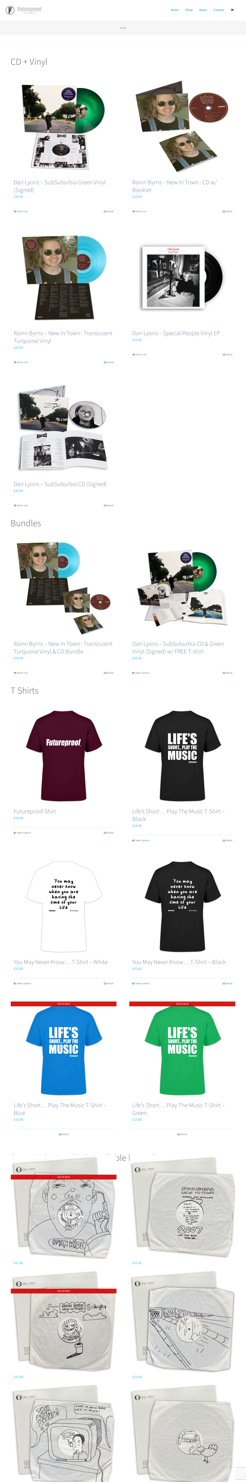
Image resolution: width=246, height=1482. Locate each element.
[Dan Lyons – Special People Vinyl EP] (182, 277)
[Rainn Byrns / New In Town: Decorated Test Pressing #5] (182, 1208)
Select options (142, 673)
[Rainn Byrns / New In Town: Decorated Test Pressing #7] (64, 1435)
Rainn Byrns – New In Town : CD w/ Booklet (174, 186)
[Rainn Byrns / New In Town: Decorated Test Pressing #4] (182, 1435)
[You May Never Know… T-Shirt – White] (64, 906)
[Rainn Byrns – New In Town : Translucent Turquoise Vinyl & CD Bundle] (64, 588)
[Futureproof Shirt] (64, 756)
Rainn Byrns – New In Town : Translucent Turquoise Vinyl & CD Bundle (63, 647)
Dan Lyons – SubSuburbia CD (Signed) (60, 484)
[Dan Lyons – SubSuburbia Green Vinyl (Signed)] (64, 127)
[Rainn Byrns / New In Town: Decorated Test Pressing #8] (182, 1322)
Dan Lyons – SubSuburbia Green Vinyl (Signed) (60, 186)
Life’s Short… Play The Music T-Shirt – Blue (60, 1109)
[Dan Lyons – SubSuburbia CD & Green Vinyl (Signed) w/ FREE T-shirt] (182, 588)
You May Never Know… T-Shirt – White (61, 962)
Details (110, 211)
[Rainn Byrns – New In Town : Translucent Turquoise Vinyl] (64, 277)
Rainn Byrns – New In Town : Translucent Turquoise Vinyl (63, 337)
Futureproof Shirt (35, 811)
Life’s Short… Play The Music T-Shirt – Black (178, 815)
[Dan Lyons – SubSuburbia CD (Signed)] (64, 428)
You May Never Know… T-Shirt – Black (179, 962)
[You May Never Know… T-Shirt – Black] (182, 906)
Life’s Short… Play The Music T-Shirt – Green (178, 1109)
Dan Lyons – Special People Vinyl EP (176, 333)
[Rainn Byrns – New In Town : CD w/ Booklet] (182, 127)
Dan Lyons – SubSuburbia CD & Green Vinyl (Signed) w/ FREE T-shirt (178, 647)
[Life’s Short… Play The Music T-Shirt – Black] (182, 756)
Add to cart (22, 211)
